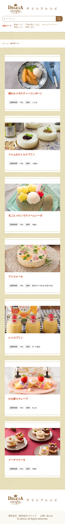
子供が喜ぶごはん (32, 24)
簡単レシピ (18, 24)
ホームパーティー (49, 24)
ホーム (5, 43)
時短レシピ (18, 27)
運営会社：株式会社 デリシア (22, 515)
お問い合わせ (46, 515)
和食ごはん (29, 27)
